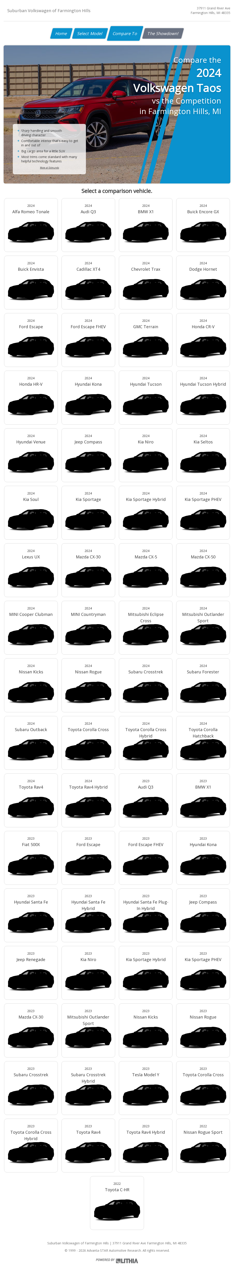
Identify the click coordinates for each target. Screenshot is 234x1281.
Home (61, 33)
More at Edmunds (49, 167)
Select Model (90, 33)
